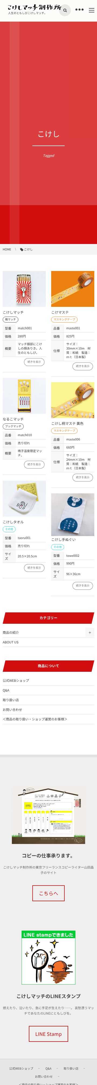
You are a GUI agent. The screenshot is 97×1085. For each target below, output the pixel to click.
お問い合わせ (12, 709)
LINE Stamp (48, 1033)
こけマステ (60, 312)
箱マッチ (10, 319)
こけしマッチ (13, 312)
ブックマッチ (13, 426)
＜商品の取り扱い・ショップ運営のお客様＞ (35, 719)
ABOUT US (10, 642)
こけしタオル (13, 522)
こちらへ (48, 893)
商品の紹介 (11, 632)
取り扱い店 (11, 699)
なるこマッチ (13, 419)
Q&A (6, 690)
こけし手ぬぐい (63, 539)
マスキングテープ (64, 319)
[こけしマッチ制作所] (35, 7)
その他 (9, 529)
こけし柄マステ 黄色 (67, 423)
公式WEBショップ (16, 680)
